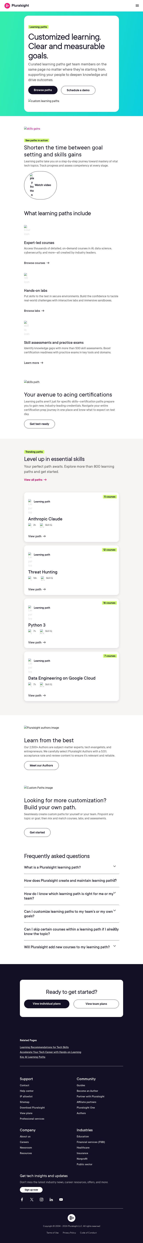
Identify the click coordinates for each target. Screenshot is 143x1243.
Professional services (32, 1118)
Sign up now (31, 1189)
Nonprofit (82, 1158)
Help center (26, 1091)
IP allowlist (26, 1096)
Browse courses (35, 263)
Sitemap (24, 1102)
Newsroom (26, 1147)
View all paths (33, 479)
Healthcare (83, 1147)
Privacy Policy (69, 1232)
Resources (26, 1153)
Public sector (84, 1164)
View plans (26, 1113)
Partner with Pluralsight (90, 1096)
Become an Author (87, 1091)
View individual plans (47, 1003)
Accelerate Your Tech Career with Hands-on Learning (50, 1052)
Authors (81, 1113)
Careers (24, 1142)
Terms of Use (53, 1232)
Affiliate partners (86, 1102)
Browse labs (32, 310)
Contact (24, 1085)
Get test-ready (39, 424)
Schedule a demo (78, 90)
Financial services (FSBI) (91, 1142)
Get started (37, 832)
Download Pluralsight (32, 1107)
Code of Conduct (88, 1232)
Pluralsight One (86, 1107)
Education (83, 1136)
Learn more (32, 363)
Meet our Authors (41, 765)
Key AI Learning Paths (32, 1057)
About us (25, 1136)
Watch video (42, 185)
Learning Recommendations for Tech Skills (44, 1047)
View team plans (96, 1003)
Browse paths (43, 90)
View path (35, 536)
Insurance (82, 1153)
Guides (81, 1085)
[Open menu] (137, 6)
